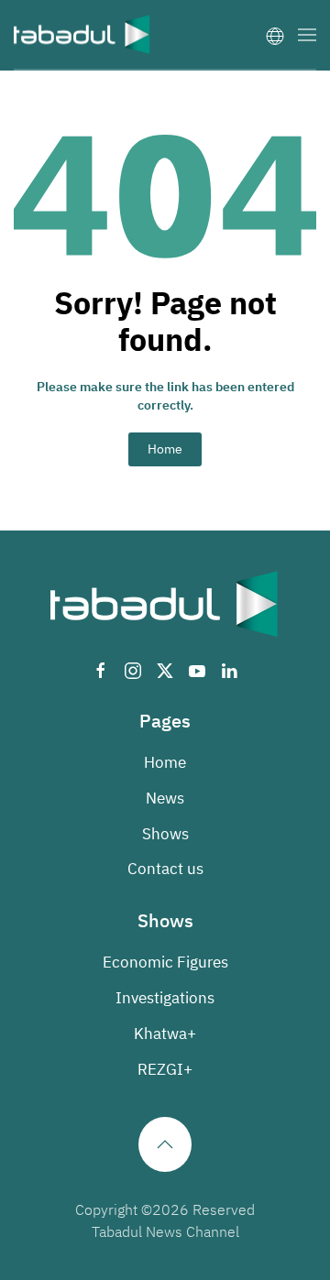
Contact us (165, 869)
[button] (307, 34)
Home (165, 449)
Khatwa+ (165, 1034)
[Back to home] (82, 34)
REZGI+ (165, 1069)
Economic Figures (165, 962)
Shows (165, 834)
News (165, 798)
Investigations (165, 998)
